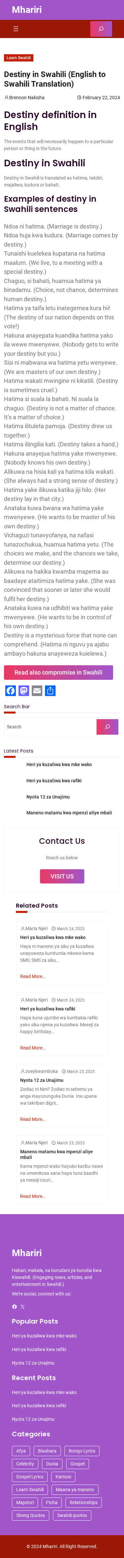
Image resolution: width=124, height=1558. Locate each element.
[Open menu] (16, 29)
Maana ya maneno (75, 1489)
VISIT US (62, 876)
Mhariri (27, 9)
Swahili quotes (72, 1515)
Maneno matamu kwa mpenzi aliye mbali (69, 812)
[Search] (107, 727)
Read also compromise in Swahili (59, 672)
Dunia (52, 1463)
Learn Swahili (19, 58)
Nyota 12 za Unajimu (48, 797)
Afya (21, 1451)
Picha (52, 1502)
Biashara (47, 1451)
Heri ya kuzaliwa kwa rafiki (54, 780)
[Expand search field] (101, 29)
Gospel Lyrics (29, 1476)
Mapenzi (25, 1502)
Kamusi (63, 1476)
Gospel (77, 1463)
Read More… (32, 976)
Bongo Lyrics (82, 1451)
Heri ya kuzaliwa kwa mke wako (59, 764)
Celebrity (25, 1463)
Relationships (84, 1502)
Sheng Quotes (30, 1515)
